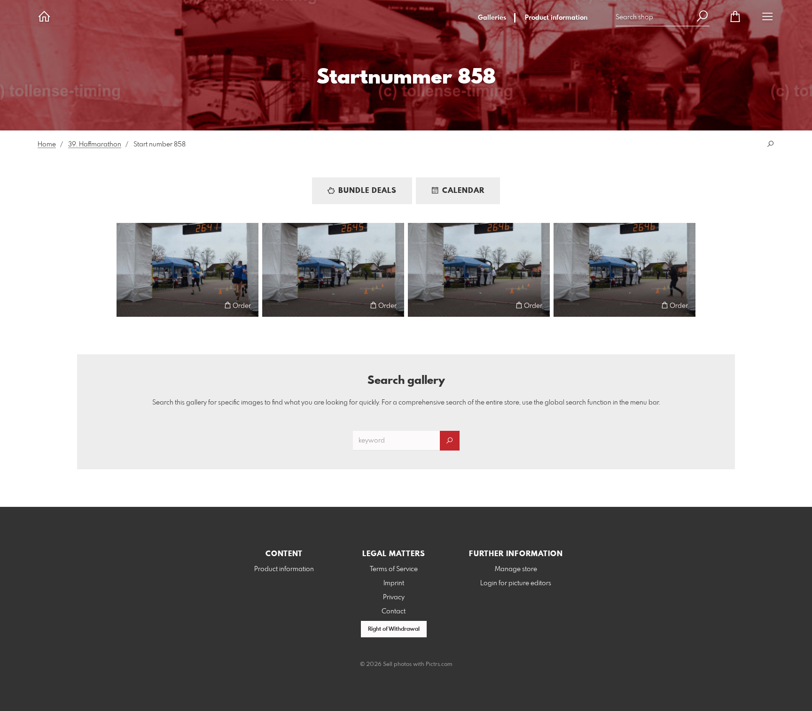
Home (47, 144)
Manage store (516, 569)
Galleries (492, 18)
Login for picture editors (515, 583)
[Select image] (128, 305)
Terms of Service (394, 569)
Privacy (394, 597)
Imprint (393, 583)
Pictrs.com (439, 664)
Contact (394, 611)
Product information (556, 18)
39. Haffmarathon (94, 144)
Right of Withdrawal (394, 629)
